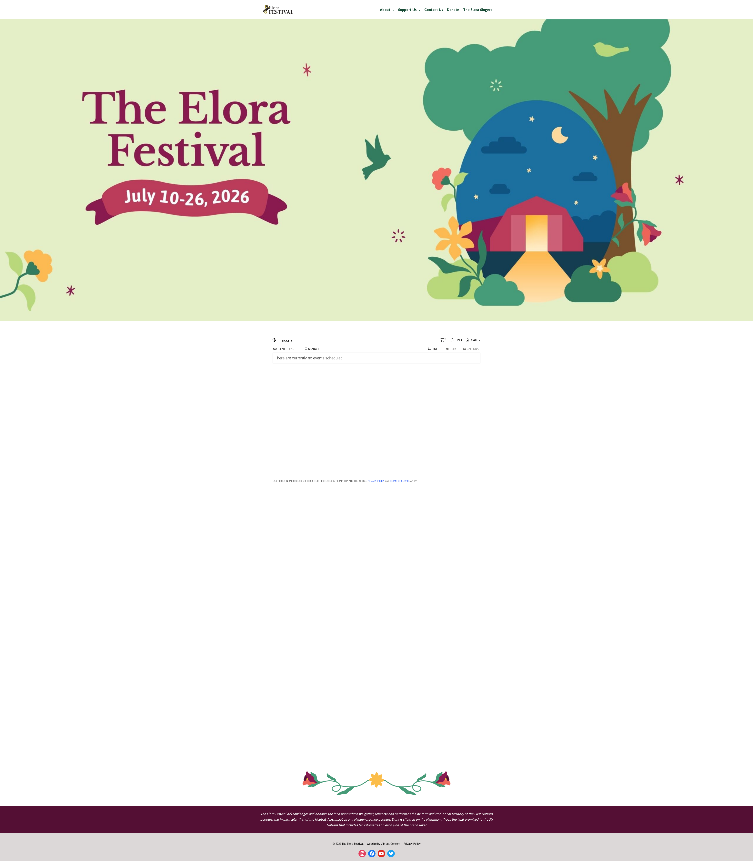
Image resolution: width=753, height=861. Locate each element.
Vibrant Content (390, 843)
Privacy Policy (412, 843)
